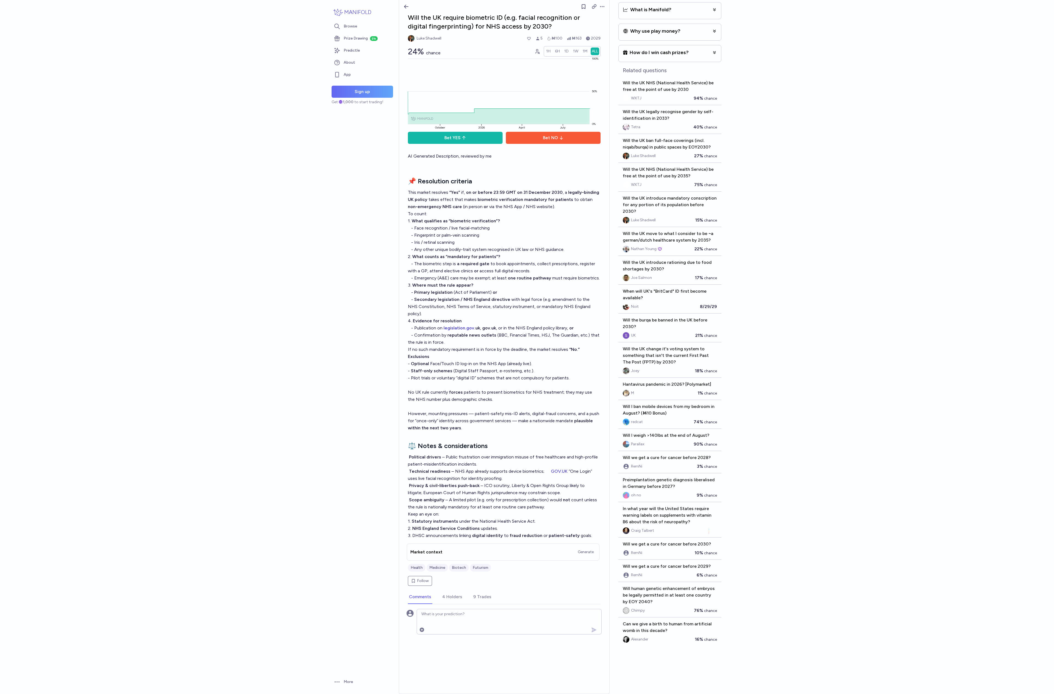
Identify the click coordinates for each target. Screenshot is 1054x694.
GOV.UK (559, 471)
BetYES (452, 137)
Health (417, 567)
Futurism (480, 567)
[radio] (548, 51)
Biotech (459, 567)
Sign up (362, 91)
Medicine (437, 567)
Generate (586, 552)
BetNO (550, 137)
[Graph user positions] (537, 51)
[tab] (420, 597)
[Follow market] (583, 6)
